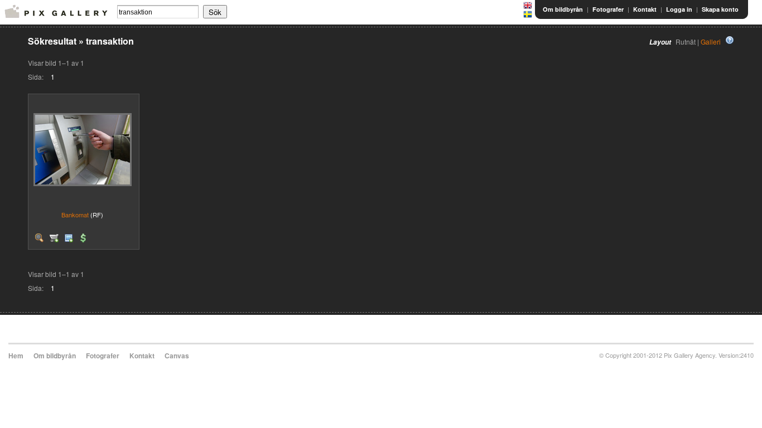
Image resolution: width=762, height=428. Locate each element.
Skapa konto (720, 9)
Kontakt (645, 9)
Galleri (711, 41)
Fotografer (608, 9)
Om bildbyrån (563, 9)
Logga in (679, 9)
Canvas (177, 356)
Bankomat (75, 214)
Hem (15, 356)
